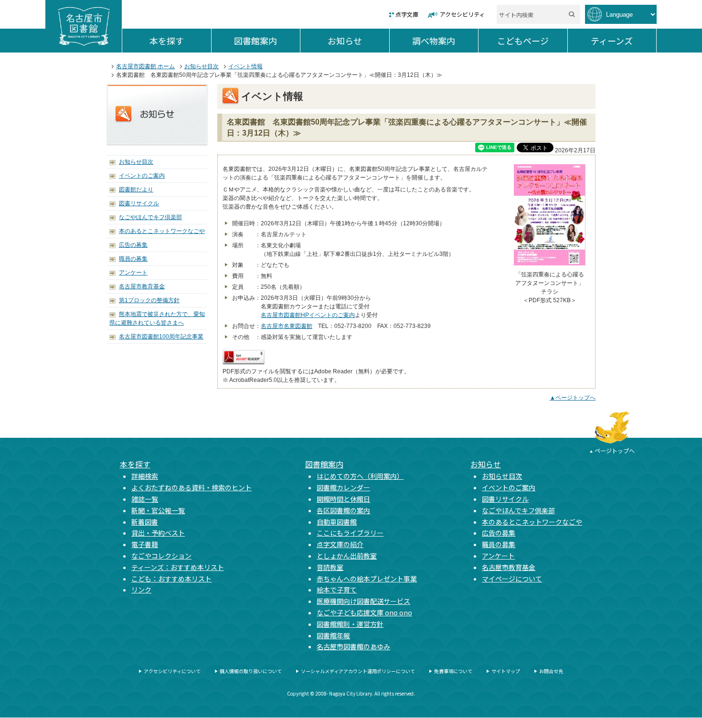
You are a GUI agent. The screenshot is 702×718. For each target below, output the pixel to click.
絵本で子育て (337, 589)
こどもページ (532, 40)
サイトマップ (505, 671)
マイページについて (512, 578)
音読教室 (330, 567)
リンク (141, 589)
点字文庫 (406, 14)
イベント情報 (245, 66)
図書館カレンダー (343, 487)
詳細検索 (144, 476)
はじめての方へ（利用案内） (360, 476)
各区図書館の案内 (343, 510)
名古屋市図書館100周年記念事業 (161, 336)
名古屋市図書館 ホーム (145, 66)
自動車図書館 (337, 522)
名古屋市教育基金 (142, 286)
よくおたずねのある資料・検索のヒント (191, 487)
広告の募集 (133, 245)
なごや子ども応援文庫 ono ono (364, 612)
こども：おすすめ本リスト (171, 578)
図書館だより (136, 189)
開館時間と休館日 (343, 499)
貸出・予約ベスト (158, 533)
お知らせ (358, 40)
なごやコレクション (161, 555)
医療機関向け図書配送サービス (363, 601)
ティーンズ (623, 40)
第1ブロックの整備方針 (149, 300)
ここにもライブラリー (350, 533)
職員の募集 (133, 258)
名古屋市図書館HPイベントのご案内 (308, 315)
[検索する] (572, 14)
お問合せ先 (551, 671)
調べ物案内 (445, 40)
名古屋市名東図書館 (286, 326)
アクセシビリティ (462, 14)
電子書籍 (144, 544)
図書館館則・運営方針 (350, 624)
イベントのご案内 (142, 175)
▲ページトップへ (573, 397)
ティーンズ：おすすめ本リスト (177, 567)
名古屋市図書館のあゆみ (353, 646)
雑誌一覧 (144, 499)
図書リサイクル (139, 203)
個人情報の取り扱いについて (251, 671)
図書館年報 (333, 635)
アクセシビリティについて (172, 671)
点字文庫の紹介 (340, 544)
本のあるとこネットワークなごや (162, 231)
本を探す (180, 40)
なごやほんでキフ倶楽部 (150, 217)
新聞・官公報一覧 (158, 510)
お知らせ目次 (201, 66)
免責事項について (453, 671)
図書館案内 (267, 40)
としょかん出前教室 (347, 555)
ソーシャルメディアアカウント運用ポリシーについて (358, 671)
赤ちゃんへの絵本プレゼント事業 (367, 578)
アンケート (133, 272)
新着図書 (144, 522)
